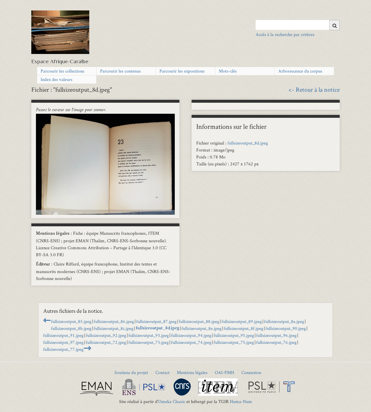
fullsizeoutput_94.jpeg (191, 335)
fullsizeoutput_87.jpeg (156, 321)
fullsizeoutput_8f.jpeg (243, 328)
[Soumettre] (334, 25)
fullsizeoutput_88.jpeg (199, 321)
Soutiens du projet (131, 372)
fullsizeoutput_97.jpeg (63, 342)
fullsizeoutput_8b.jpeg (71, 328)
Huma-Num (241, 401)
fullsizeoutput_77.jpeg (63, 349)
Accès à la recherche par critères (285, 34)
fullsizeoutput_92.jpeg (106, 335)
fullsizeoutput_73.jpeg (148, 342)
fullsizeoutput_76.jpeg (276, 342)
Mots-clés (228, 71)
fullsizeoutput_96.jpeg (276, 335)
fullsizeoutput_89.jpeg (241, 321)
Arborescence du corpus (300, 71)
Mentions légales (192, 372)
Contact (162, 372)
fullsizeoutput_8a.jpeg (284, 321)
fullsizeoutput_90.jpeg (285, 328)
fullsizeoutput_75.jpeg (234, 342)
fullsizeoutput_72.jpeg (106, 342)
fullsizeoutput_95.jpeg (234, 335)
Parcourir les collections (62, 71)
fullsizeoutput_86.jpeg (114, 321)
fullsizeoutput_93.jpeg (148, 335)
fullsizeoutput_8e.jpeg (201, 328)
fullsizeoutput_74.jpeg (191, 342)
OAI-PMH (224, 372)
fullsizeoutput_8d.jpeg (248, 143)
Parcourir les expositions (182, 71)
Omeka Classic (171, 401)
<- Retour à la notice (314, 89)
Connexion (251, 372)
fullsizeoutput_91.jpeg (63, 335)
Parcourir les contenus (120, 71)
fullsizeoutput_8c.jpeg (113, 328)
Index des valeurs (56, 79)
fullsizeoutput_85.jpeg (71, 321)
